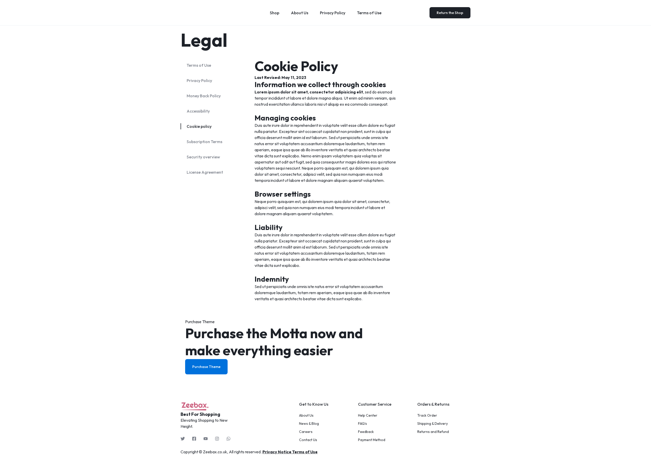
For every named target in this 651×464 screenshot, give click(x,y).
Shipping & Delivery (432, 423)
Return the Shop (450, 12)
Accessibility (198, 111)
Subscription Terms (204, 141)
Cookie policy (199, 126)
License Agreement (205, 172)
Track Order (427, 415)
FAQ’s (362, 423)
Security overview (203, 156)
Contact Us (308, 440)
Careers (306, 432)
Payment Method (371, 440)
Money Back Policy (204, 95)
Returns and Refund (433, 432)
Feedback (366, 432)
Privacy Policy (332, 12)
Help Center (367, 415)
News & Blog (309, 423)
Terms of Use (369, 12)
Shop (274, 12)
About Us (299, 12)
